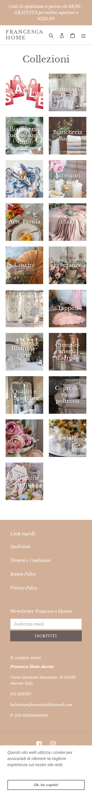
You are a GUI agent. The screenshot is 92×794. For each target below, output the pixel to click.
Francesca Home (24, 35)
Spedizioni (20, 546)
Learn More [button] (18, 771)
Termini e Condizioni (30, 560)
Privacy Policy (23, 587)
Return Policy (23, 574)
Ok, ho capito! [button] (46, 785)
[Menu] (83, 35)
